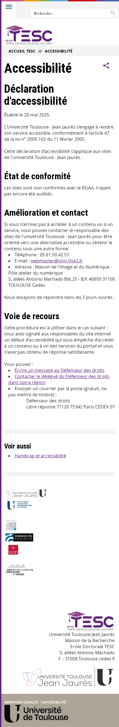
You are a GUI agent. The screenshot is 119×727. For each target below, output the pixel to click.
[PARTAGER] (106, 65)
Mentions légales (21, 702)
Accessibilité (59, 51)
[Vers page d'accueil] (47, 34)
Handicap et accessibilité (40, 456)
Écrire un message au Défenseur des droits (60, 370)
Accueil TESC (22, 51)
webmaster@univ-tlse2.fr (57, 261)
